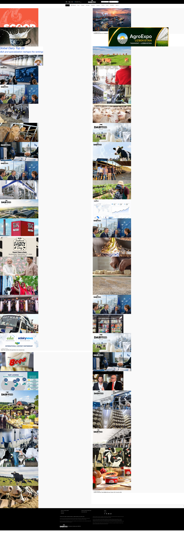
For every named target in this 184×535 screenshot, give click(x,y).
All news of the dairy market (65, 510)
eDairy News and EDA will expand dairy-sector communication (12, 349)
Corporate (97, 5)
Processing (87, 5)
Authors (105, 510)
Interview (103, 5)
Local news (62, 513)
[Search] (118, 2)
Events (107, 5)
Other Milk (112, 5)
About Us (117, 5)
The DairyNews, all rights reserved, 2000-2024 (74, 526)
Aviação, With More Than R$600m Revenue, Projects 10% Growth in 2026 (108, 492)
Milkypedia (74, 5)
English (67, 5)
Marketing (92, 5)
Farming (82, 5)
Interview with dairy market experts (86, 510)
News (78, 5)
